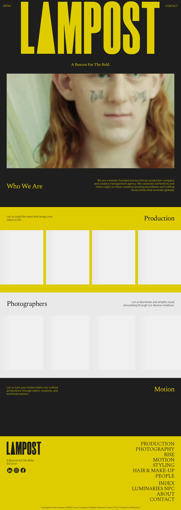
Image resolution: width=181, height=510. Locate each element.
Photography (155, 449)
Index (166, 483)
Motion (163, 460)
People (164, 476)
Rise (169, 454)
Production (157, 444)
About (165, 494)
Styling (163, 465)
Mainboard (135, 507)
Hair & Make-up (153, 470)
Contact (162, 499)
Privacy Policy (112, 507)
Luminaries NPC (153, 488)
